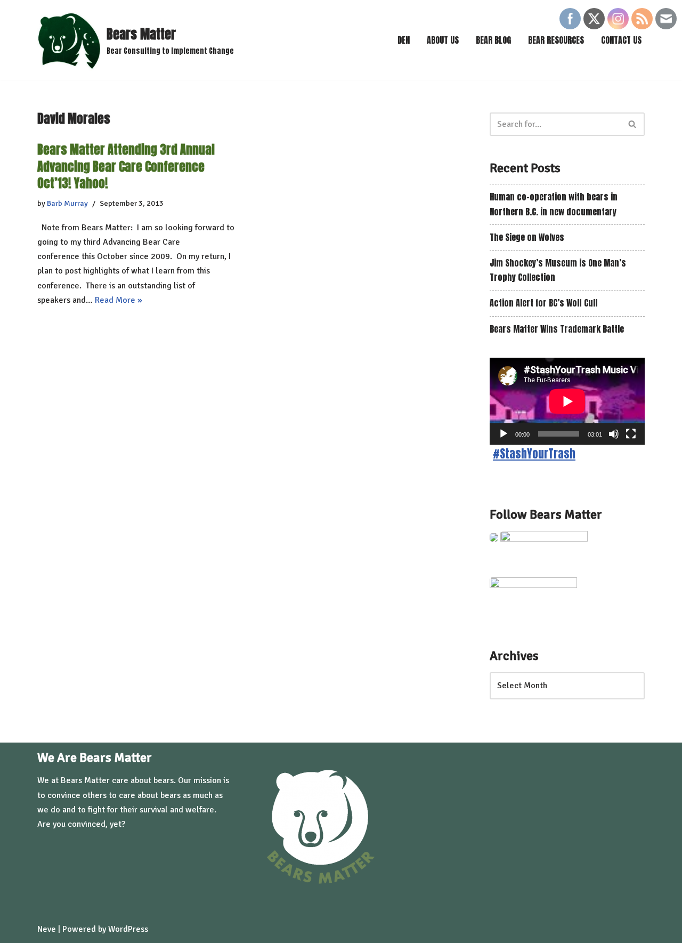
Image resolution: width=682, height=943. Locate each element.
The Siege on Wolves (527, 237)
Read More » (118, 300)
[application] (567, 401)
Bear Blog (493, 40)
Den (403, 40)
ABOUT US (443, 40)
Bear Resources (556, 40)
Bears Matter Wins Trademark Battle (557, 329)
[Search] (633, 124)
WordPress (128, 929)
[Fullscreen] (631, 434)
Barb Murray (67, 203)
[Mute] (613, 434)
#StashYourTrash (534, 454)
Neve (46, 929)
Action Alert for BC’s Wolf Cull (543, 302)
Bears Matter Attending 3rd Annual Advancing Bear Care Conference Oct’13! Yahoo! (126, 166)
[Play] (503, 434)
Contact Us (621, 40)
